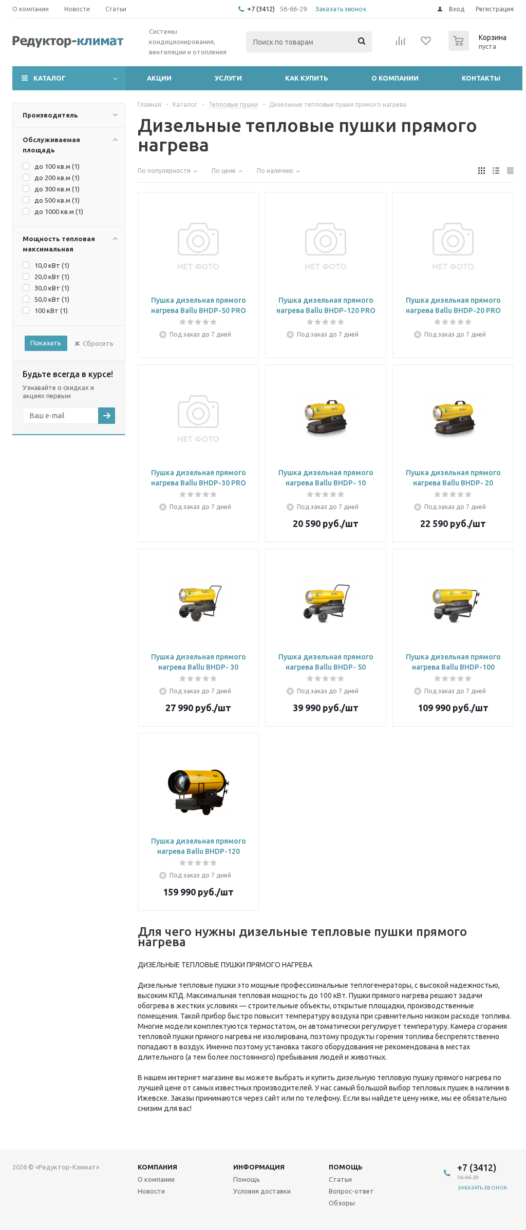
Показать (45, 342)
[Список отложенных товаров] (426, 44)
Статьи (340, 1179)
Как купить (306, 78)
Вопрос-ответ (351, 1191)
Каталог (49, 78)
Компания (157, 1166)
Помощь (346, 1166)
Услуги (228, 78)
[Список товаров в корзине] (478, 48)
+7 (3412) (261, 8)
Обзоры (342, 1202)
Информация (259, 1166)
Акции (159, 78)
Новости (151, 1191)
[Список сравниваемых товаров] (400, 44)
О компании (395, 78)
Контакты (481, 78)
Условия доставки (262, 1191)
